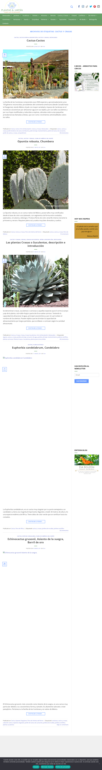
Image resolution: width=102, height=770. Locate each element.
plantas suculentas (8, 725)
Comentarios (64, 133)
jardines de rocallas (47, 528)
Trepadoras (72, 19)
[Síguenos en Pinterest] (94, 6)
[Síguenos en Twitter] (91, 6)
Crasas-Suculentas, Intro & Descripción (39, 239)
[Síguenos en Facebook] (79, 6)
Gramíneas (6, 19)
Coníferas (82, 15)
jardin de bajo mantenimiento (38, 131)
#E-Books (83, 19)
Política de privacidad (63, 767)
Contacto (5, 23)
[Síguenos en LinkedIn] (98, 6)
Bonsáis (53, 15)
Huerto (26, 19)
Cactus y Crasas (63, 15)
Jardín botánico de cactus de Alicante (18, 131)
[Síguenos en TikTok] (87, 6)
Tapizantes (62, 19)
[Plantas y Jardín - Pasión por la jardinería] (13, 7)
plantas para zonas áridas (38, 339)
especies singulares (18, 723)
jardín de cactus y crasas (10, 133)
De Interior (92, 15)
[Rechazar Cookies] (99, 764)
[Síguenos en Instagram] (83, 6)
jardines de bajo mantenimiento (47, 337)
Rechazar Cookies (47, 767)
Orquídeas (35, 19)
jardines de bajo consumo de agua (27, 337)
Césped (74, 15)
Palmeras (44, 19)
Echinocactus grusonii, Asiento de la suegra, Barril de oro (36, 540)
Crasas (23, 239)
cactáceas (55, 720)
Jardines (16, 15)
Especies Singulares (28, 536)
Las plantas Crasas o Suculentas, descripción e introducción (35, 244)
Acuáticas (26, 15)
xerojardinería (22, 133)
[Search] (73, 6)
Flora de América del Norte (44, 138)
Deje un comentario (62, 725)
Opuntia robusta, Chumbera (36, 141)
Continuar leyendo (35, 122)
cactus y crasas (58, 232)
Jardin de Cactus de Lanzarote (56, 131)
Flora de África (38, 344)
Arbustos (44, 15)
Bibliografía (93, 19)
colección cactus (8, 723)
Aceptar (36, 767)
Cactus (16, 37)
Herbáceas (16, 19)
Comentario (64, 234)
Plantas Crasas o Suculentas (22, 339)
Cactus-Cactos (36, 40)
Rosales (53, 19)
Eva (44, 46)
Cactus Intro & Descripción (28, 37)
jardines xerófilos (62, 337)
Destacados (6, 15)
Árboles (35, 15)
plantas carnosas (8, 339)
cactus (59, 129)
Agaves (5, 337)
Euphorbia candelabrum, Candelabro (35, 347)
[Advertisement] (88, 49)
